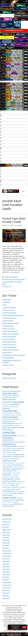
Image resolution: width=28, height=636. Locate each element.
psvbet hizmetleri (21, 446)
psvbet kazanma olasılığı (7, 454)
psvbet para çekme (7, 466)
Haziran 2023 (6, 587)
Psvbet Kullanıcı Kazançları (10, 350)
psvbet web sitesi (15, 489)
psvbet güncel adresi (7, 441)
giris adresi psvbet (7, 395)
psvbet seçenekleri (8, 282)
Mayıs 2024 (6, 558)
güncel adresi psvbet (9, 399)
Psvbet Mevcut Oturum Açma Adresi (13, 355)
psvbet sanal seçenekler (7, 472)
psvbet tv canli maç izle (8, 483)
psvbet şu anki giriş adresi (7, 504)
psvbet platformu (6, 468)
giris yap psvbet (13, 397)
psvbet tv (18, 479)
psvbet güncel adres (8, 440)
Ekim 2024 (5, 545)
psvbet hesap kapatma (9, 446)
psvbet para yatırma (17, 464)
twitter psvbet (18, 504)
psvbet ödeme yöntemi (8, 500)
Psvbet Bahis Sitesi (9, 411)
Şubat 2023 (6, 598)
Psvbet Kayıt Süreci (8, 339)
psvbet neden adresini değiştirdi (8, 462)
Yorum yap (7, 286)
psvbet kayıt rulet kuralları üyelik (14, 279)
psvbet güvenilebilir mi (19, 441)
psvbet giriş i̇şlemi (21, 435)
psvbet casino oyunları (8, 421)
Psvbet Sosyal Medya (9, 336)
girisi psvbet (16, 395)
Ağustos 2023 (6, 582)
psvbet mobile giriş (6, 458)
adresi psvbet (5, 391)
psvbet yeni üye (20, 497)
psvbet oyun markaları (6, 464)
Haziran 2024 (6, 556)
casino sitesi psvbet (9, 393)
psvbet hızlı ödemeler (6, 448)
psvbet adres (5, 404)
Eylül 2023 (5, 580)
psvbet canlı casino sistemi (15, 414)
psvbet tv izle (14, 485)
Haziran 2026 (6, 521)
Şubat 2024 (6, 566)
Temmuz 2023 (6, 585)
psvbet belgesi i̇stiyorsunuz (7, 412)
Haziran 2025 (6, 529)
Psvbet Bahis (6, 408)
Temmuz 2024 (6, 553)
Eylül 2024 (5, 548)
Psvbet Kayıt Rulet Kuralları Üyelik (14, 220)
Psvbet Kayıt (16, 450)
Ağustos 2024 (6, 550)
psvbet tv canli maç (9, 481)
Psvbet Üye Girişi (7, 365)
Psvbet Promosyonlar (11, 277)
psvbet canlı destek (10, 417)
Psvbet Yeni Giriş (9, 497)
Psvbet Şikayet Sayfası (9, 342)
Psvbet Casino (15, 419)
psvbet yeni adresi (7, 495)
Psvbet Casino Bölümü (9, 313)
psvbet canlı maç (6, 419)
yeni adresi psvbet (8, 506)
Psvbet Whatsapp (8, 491)
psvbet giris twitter (17, 427)
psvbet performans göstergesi (19, 466)
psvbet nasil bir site (9, 461)
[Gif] (14, 81)
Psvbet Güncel (7, 438)
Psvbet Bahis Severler (9, 307)
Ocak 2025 (5, 537)
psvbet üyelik (19, 500)
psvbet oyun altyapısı (20, 462)
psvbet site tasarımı (15, 474)
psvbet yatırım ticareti (6, 493)
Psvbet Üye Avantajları (9, 347)
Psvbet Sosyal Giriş (8, 328)
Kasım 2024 (6, 543)
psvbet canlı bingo (6, 414)
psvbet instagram (6, 450)
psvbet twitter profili (6, 489)
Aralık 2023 (5, 572)
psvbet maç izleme (18, 456)
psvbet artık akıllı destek (14, 406)
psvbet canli (17, 412)
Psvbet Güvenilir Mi (8, 310)
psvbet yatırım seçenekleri (19, 491)
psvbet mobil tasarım (15, 458)
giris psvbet (5, 397)
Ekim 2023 (5, 577)
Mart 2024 (5, 564)
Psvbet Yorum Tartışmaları (10, 334)
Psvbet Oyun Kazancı (9, 344)
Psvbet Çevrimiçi (7, 320)
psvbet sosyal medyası (13, 476)
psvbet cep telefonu (7, 425)
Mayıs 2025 (6, 532)
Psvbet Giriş (6, 302)
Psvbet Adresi (6, 299)
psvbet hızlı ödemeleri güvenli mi (18, 448)
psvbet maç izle (7, 456)
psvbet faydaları (16, 425)
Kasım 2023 (6, 574)
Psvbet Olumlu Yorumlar (9, 331)
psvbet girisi (6, 427)
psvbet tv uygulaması (6, 487)
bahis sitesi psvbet (15, 391)
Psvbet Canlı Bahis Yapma (10, 323)
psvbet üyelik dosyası (6, 502)
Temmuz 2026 (6, 519)
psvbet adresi (5, 406)
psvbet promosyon (17, 468)
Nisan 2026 (6, 524)
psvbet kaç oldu (18, 454)
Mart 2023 (5, 595)
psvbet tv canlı (18, 483)
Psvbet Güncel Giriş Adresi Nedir (12, 315)
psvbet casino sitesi (8, 423)
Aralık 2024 (5, 540)
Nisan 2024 (6, 561)
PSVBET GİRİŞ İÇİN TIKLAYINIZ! (14, 30)
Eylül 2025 (5, 527)
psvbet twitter (15, 487)
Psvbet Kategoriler (8, 357)
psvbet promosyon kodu (9, 470)
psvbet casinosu (19, 423)
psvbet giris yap (7, 429)
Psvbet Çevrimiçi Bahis (9, 318)
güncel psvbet (7, 402)
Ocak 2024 (5, 569)
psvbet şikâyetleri (15, 502)
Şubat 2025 (6, 535)
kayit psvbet (18, 402)
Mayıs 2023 (6, 590)
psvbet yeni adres (17, 493)
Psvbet (4, 305)
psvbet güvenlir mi (9, 444)
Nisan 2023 (6, 593)
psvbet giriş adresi (9, 435)
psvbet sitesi (6, 474)
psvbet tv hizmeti (5, 485)
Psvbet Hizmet (7, 352)
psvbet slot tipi (5, 476)
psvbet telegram (8, 479)
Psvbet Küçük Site (8, 326)
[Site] (14, 51)
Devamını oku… (15, 272)
